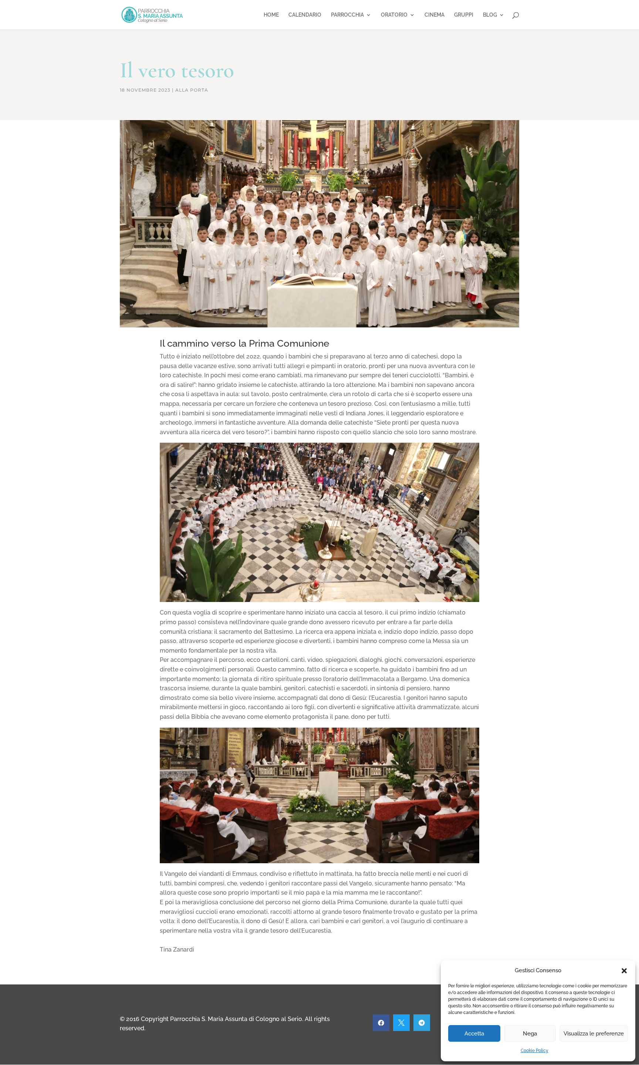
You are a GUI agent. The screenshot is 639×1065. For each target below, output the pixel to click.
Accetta (474, 1033)
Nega (530, 1033)
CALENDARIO (304, 15)
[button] (624, 970)
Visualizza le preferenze (594, 1033)
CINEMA (434, 15)
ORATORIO (394, 15)
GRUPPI (463, 15)
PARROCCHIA (347, 15)
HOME (271, 15)
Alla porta (191, 90)
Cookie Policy (534, 1050)
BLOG (490, 15)
